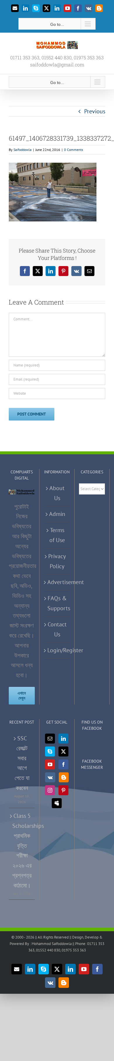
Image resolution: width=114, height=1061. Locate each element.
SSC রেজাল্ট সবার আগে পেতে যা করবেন (22, 763)
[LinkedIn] (63, 739)
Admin (57, 514)
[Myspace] (57, 803)
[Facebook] (63, 764)
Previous (94, 111)
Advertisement (57, 582)
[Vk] (50, 777)
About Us (57, 493)
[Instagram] (50, 790)
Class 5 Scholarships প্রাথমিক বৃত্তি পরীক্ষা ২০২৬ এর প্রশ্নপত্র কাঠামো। (22, 850)
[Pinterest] (63, 790)
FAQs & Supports (57, 603)
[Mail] (50, 739)
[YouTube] (50, 764)
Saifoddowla (22, 149)
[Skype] (50, 751)
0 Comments (73, 149)
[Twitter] (63, 751)
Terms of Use (57, 535)
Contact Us (57, 629)
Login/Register (57, 650)
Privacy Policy (57, 561)
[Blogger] (64, 777)
